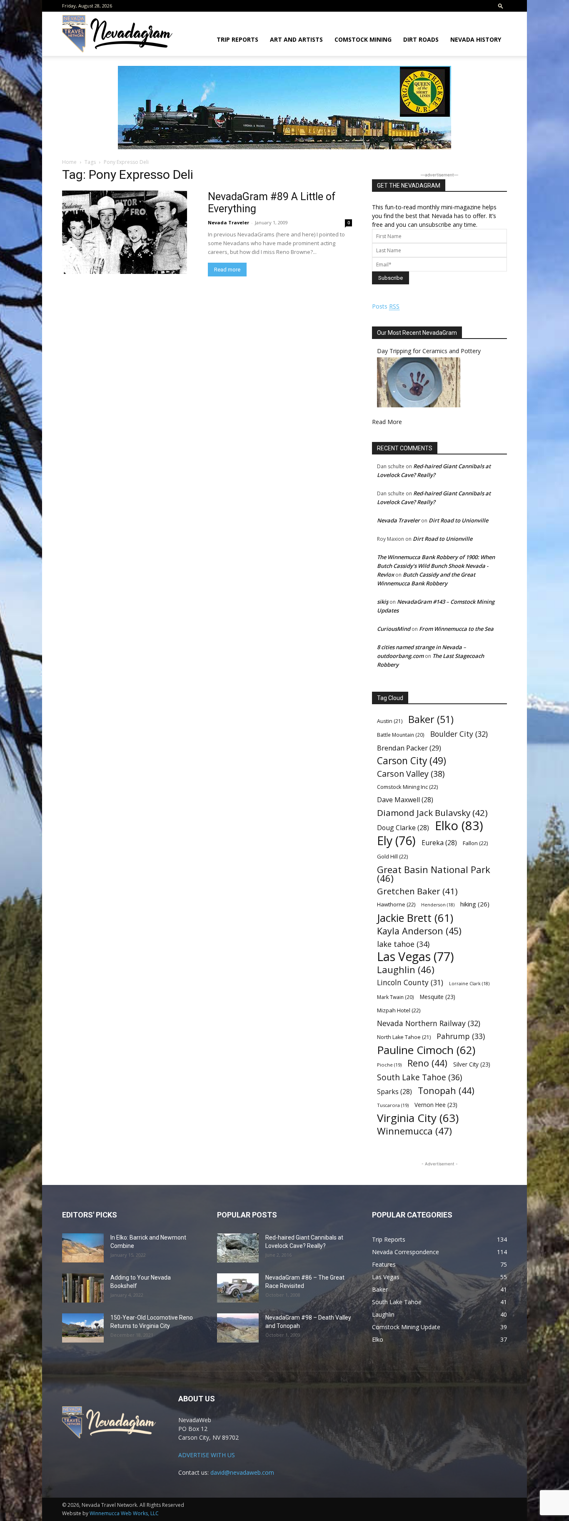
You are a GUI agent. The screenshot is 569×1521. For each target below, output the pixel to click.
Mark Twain (395, 997)
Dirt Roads (421, 39)
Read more (227, 269)
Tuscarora (393, 1105)
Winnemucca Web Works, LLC (124, 1513)
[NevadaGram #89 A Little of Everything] (124, 232)
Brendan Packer (409, 747)
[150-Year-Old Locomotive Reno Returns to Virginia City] (83, 1328)
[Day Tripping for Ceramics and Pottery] (418, 405)
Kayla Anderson (419, 930)
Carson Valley (410, 773)
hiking (474, 904)
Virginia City (418, 1118)
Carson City (411, 760)
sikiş (382, 601)
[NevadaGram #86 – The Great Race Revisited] (238, 1288)
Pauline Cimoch (426, 1050)
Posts (385, 306)
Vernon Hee (435, 1105)
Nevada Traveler (228, 222)
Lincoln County (410, 982)
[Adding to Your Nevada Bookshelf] (83, 1288)
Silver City (471, 1064)
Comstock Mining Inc (407, 787)
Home (69, 162)
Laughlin (405, 969)
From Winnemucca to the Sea (456, 628)
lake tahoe (403, 943)
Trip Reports (237, 39)
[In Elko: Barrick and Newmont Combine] (83, 1247)
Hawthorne (396, 904)
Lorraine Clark (469, 983)
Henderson (437, 905)
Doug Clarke (403, 827)
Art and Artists (296, 39)
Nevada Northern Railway (428, 1023)
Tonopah (446, 1090)
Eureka (439, 842)
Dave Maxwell (405, 800)
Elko (459, 825)
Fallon (475, 843)
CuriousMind (393, 628)
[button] (500, 6)
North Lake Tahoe (404, 1037)
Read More (387, 422)
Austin (389, 721)
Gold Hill (392, 856)
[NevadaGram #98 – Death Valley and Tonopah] (238, 1328)
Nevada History (475, 39)
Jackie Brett (415, 918)
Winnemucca (414, 1131)
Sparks (394, 1091)
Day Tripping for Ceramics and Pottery (429, 351)
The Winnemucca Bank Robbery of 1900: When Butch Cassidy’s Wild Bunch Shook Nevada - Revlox (436, 565)
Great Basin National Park (433, 874)
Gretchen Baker (417, 891)
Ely (396, 840)
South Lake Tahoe (419, 1077)
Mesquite (437, 997)
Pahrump (461, 1036)
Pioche (389, 1065)
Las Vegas (415, 956)
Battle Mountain (400, 734)
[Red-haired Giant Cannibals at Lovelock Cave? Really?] (238, 1247)
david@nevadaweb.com (242, 1472)
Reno (427, 1063)
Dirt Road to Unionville (458, 520)
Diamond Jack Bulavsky (432, 812)
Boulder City (459, 734)
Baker (431, 719)
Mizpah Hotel (398, 1010)
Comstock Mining (363, 39)
